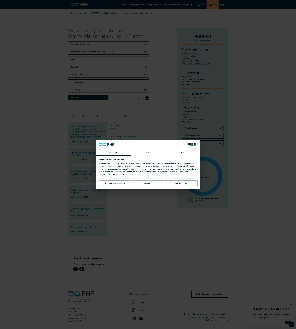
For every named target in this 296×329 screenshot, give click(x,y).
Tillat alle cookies (181, 183)
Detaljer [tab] (148, 152)
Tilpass (147, 183)
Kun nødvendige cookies (115, 183)
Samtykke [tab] (113, 152)
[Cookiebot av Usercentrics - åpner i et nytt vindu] (187, 144)
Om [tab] (182, 152)
